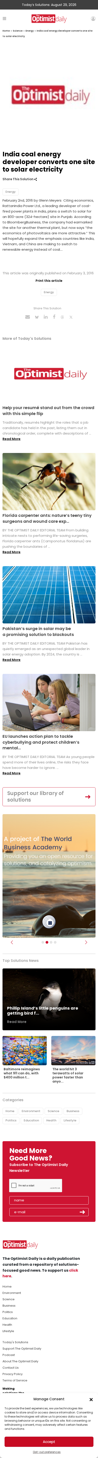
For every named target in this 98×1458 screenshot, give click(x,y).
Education (31, 1120)
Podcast (9, 1355)
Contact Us (11, 1367)
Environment (31, 1111)
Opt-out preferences (47, 1452)
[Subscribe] (42, 942)
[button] (91, 1399)
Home (6, 31)
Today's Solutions (15, 1342)
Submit (82, 1212)
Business (73, 1111)
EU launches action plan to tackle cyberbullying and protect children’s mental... (41, 741)
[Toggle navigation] (4, 18)
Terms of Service (15, 1380)
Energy (30, 31)
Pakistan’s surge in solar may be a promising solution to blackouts (38, 631)
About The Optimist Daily (20, 1361)
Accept (49, 1441)
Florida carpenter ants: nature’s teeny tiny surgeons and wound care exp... (47, 518)
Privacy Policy (13, 1374)
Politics (10, 1120)
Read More (12, 439)
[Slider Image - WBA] (47, 942)
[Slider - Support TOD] (51, 942)
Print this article (49, 280)
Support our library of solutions (35, 796)
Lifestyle (70, 1120)
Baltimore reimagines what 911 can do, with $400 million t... (22, 1073)
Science (18, 31)
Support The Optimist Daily (22, 1348)
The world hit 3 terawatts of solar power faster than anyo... (67, 1075)
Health (51, 1120)
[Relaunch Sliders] (55, 942)
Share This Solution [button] (18, 179)
